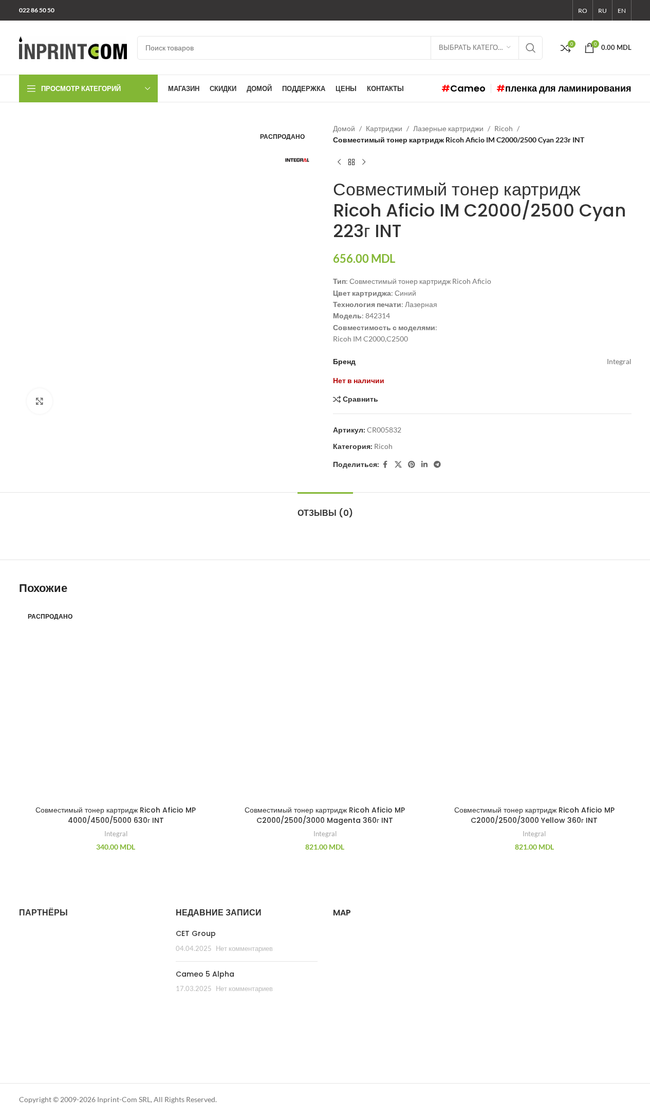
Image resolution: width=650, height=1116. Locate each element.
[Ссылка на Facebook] (385, 465)
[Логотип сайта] (73, 46)
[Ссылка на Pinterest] (411, 465)
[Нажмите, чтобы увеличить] (39, 401)
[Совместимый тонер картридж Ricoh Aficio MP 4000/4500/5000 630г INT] (116, 704)
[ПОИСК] (531, 48)
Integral (115, 834)
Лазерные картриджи (448, 128)
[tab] (325, 508)
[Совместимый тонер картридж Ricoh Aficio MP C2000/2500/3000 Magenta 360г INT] (325, 704)
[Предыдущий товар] (339, 162)
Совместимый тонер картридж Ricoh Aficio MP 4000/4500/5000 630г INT (115, 815)
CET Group (196, 933)
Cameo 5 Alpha (205, 974)
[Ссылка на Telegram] (437, 465)
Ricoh (503, 128)
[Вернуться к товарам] (351, 162)
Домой (344, 128)
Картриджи (384, 128)
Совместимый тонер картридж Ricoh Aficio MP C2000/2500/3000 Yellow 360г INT (534, 815)
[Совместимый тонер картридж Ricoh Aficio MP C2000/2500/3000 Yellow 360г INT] (534, 704)
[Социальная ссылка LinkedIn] (424, 465)
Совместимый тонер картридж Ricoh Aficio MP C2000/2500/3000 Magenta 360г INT (325, 815)
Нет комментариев (244, 948)
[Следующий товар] (364, 162)
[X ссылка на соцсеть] (398, 465)
